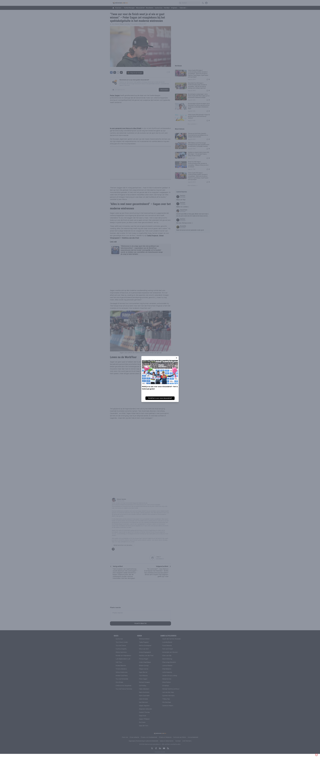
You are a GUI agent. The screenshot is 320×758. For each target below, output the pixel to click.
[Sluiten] (176, 358)
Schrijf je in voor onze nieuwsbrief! (160, 398)
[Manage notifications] (316, 754)
